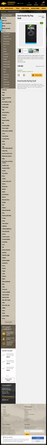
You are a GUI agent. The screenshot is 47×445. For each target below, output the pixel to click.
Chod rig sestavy (6, 41)
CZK (22, 3)
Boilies (3, 92)
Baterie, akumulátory (6, 23)
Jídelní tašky (4, 151)
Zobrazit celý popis (21, 61)
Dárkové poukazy (5, 112)
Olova (3, 213)
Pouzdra (4, 234)
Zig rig (3, 318)
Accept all (38, 437)
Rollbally (4, 258)
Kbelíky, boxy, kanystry (7, 156)
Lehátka (4, 178)
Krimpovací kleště (6, 168)
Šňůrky (3, 279)
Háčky (3, 141)
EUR (20, 3)
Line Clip (4, 49)
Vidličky (3, 308)
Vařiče (3, 302)
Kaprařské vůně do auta (7, 153)
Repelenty (4, 252)
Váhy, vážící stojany (6, 300)
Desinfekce (4, 115)
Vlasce (3, 310)
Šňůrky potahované (6, 281)
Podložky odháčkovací (6, 228)
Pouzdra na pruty (5, 236)
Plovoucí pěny (5, 56)
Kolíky (3, 158)
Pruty (3, 244)
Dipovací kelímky (5, 120)
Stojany (3, 271)
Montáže (4, 189)
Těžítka (4, 72)
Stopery (4, 69)
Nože (3, 205)
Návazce (4, 197)
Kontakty (44, 8)
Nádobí (3, 192)
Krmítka (4, 170)
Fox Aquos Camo (5, 138)
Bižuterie (4, 31)
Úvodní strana (3, 11)
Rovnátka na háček (6, 61)
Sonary (3, 265)
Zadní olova (5, 79)
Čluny (3, 109)
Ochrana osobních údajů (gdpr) (9, 433)
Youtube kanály (6, 415)
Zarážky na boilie (6, 82)
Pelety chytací (5, 223)
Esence (3, 133)
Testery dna (4, 289)
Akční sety (4, 20)
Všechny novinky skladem (8, 380)
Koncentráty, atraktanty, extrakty (7, 162)
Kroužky (4, 46)
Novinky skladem (25, 8)
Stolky (3, 273)
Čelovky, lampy (5, 107)
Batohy (3, 26)
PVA (3, 247)
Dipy (3, 123)
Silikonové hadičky (6, 64)
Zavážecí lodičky (5, 316)
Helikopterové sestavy (7, 38)
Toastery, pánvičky (6, 292)
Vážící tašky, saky (6, 305)
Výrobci (17, 8)
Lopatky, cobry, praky (6, 181)
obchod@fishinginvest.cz (8, 396)
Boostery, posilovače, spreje (6, 98)
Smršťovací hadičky (6, 66)
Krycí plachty (5, 173)
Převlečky (5, 59)
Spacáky (4, 268)
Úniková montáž (6, 77)
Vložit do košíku (38, 75)
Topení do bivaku (5, 294)
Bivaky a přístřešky (6, 28)
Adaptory (4, 18)
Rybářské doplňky (5, 260)
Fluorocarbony (5, 136)
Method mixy (4, 186)
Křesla (3, 176)
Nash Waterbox (5, 194)
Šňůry (3, 284)
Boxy (25, 417)
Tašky (3, 287)
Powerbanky (4, 242)
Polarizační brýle (5, 231)
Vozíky (3, 313)
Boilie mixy (4, 90)
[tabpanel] (7, 363)
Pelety (3, 221)
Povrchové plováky (6, 239)
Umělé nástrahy (5, 297)
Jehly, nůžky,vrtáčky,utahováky (7, 147)
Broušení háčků (5, 104)
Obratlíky (4, 51)
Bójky (3, 95)
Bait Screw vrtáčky (6, 33)
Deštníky (4, 117)
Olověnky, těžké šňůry (6, 215)
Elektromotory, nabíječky (7, 131)
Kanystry (26, 411)
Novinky (4, 411)
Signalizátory (5, 263)
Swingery (4, 276)
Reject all (38, 441)
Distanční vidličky (5, 125)
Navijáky (4, 202)
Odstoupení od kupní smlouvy (9, 431)
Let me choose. (20, 441)
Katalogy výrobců (6, 414)
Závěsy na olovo (6, 87)
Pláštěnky (26, 412)
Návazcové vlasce (5, 199)
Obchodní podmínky (35, 8)
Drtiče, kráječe (5, 128)
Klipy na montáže (6, 44)
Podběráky (4, 226)
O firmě (4, 409)
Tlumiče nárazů (6, 74)
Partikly (4, 218)
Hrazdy (3, 144)
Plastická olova (6, 54)
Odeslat (27, 434)
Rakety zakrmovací (6, 250)
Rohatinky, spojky (5, 255)
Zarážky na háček (6, 84)
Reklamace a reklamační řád (9, 430)
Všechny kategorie (8, 322)
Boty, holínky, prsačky (6, 102)
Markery (4, 184)
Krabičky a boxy (5, 165)
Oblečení (4, 207)
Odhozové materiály (6, 210)
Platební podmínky (7, 427)
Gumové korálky (6, 36)
